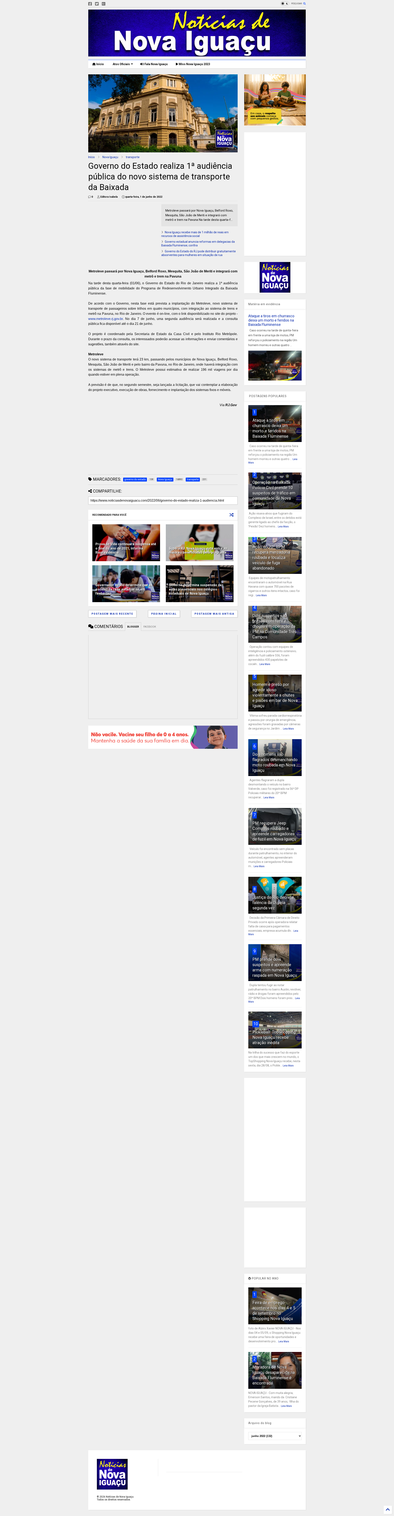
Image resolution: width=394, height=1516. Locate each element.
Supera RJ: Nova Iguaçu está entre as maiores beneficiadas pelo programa (198, 550)
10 (255, 1023)
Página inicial (164, 613)
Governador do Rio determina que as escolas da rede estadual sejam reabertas (123, 589)
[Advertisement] (122, 233)
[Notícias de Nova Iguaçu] (197, 55)
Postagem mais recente (112, 613)
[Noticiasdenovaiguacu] (110, 4)
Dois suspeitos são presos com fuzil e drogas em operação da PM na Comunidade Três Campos (274, 626)
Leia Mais (283, 526)
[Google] (103, 4)
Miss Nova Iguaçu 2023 (194, 64)
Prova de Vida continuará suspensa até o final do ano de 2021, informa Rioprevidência (125, 548)
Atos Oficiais (121, 64)
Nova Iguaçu (110, 157)
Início (100, 64)
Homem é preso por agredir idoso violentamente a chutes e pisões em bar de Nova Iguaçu (275, 695)
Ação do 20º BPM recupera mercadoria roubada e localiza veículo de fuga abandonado (271, 557)
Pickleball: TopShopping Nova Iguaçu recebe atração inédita (274, 1037)
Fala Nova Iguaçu (156, 64)
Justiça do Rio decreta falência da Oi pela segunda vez (273, 902)
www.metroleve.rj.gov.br (105, 319)
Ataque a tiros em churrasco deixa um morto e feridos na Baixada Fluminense (271, 320)
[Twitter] (97, 4)
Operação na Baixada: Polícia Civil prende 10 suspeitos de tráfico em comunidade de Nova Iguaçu (273, 493)
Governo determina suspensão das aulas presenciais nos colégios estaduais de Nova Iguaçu (196, 589)
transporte (133, 157)
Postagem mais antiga (214, 613)
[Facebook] (90, 4)
